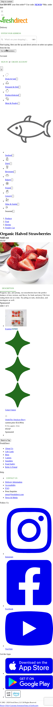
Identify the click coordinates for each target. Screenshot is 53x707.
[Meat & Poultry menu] (19, 103)
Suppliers (9, 461)
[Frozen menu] (12, 188)
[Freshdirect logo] (14, 22)
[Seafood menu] (13, 155)
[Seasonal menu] (13, 211)
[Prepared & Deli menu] (19, 87)
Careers (8, 458)
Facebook (9, 609)
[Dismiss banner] (2, 11)
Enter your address (11, 33)
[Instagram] (29, 554)
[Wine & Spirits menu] (18, 204)
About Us (9, 448)
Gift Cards (9, 451)
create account (19, 62)
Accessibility (10, 485)
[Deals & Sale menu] (17, 79)
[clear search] (34, 39)
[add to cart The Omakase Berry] (7, 413)
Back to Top (5, 440)
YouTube (9, 649)
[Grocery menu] (13, 196)
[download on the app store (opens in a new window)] (29, 673)
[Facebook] (29, 606)
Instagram (9, 557)
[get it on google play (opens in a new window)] (29, 689)
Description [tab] (8, 288)
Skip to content (6, 2)
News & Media (11, 497)
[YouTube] (29, 646)
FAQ (7, 488)
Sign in (4, 62)
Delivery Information (13, 482)
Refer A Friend (11, 467)
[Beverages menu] (15, 171)
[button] (26, 263)
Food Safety (10, 464)
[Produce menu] (20, 95)
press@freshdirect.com (14, 494)
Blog (7, 455)
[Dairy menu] (11, 163)
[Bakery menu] (12, 179)
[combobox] (17, 39)
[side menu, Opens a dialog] (2, 15)
